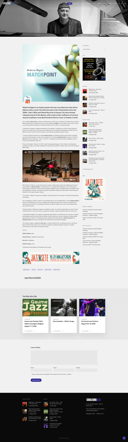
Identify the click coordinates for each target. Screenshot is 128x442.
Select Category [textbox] (86, 49)
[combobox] (94, 49)
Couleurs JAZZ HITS (57, 26)
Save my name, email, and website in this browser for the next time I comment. (51, 374)
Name (32, 367)
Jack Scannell (86, 240)
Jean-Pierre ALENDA (33, 278)
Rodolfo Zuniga (56, 269)
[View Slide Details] (51, 258)
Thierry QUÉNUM (28, 331)
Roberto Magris (48, 269)
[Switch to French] (121, 3)
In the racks (67, 26)
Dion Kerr (34, 269)
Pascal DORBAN (85, 331)
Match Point (40, 269)
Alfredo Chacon (26, 269)
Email (55, 367)
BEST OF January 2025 (94, 244)
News (73, 26)
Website (78, 367)
